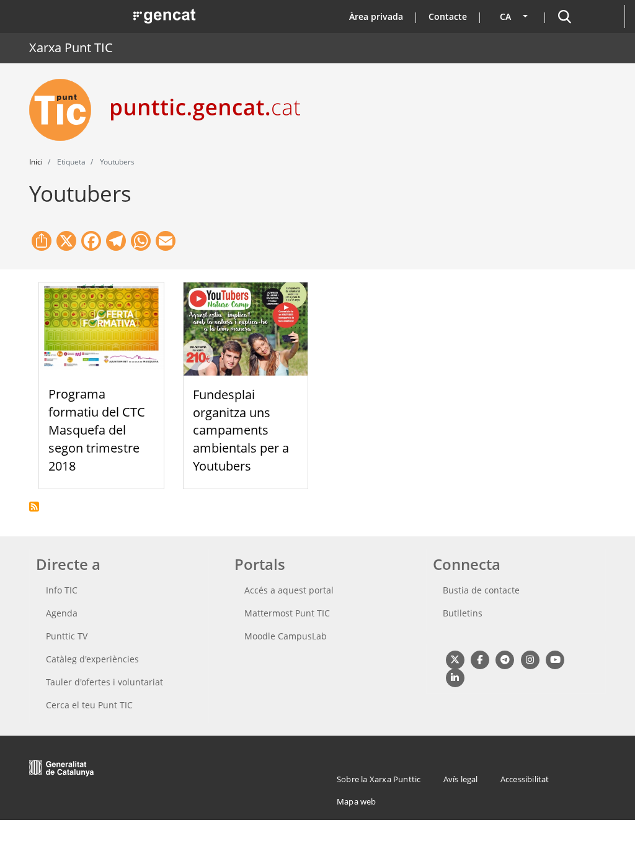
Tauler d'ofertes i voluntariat (104, 682)
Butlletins (462, 613)
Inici (36, 161)
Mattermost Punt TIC (287, 613)
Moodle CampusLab (285, 636)
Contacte (448, 16)
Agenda (62, 613)
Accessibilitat (524, 779)
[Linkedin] (454, 677)
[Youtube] (555, 659)
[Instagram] (529, 659)
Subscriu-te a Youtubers (34, 507)
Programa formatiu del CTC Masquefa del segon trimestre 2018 (96, 430)
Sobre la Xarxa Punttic (378, 779)
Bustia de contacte (481, 590)
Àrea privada (376, 16)
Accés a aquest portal (289, 590)
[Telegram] (505, 659)
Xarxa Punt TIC (71, 47)
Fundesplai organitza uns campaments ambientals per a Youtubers (241, 430)
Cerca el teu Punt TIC (89, 705)
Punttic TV (66, 636)
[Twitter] (454, 659)
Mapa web (356, 801)
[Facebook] (479, 659)
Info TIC (62, 590)
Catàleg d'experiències (92, 659)
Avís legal (460, 779)
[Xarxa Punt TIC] (65, 110)
